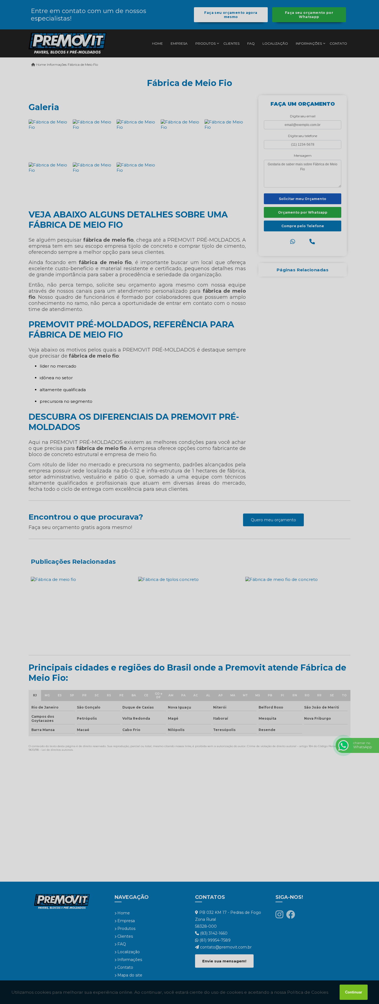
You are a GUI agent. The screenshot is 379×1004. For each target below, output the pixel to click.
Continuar (353, 992)
